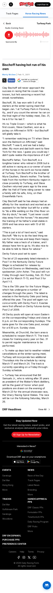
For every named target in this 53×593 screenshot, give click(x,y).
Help (22, 551)
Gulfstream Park (10, 509)
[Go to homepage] (26, 4)
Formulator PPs (35, 512)
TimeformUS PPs (36, 517)
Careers (12, 551)
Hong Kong (7, 485)
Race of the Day (35, 475)
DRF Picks (32, 526)
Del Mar (6, 480)
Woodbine (7, 518)
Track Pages (34, 480)
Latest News (33, 485)
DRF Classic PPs (35, 507)
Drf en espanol (11, 535)
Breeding (32, 490)
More (5, 490)
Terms (31, 551)
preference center (14, 544)
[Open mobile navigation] (4, 4)
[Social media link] (18, 557)
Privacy (40, 551)
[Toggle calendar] (11, 4)
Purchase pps (11, 539)
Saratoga (6, 475)
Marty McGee (9, 74)
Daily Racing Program (38, 521)
